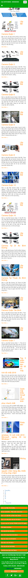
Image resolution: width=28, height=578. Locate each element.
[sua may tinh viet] (14, 8)
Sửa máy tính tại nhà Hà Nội (8, 546)
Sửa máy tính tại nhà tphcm (8, 531)
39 (5, 498)
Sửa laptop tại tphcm (6, 527)
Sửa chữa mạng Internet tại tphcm (9, 535)
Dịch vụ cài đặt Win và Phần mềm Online (11, 515)
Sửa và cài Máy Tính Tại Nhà (8, 508)
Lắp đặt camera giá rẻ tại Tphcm (9, 550)
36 (5, 493)
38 (5, 496)
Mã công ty (14, 571)
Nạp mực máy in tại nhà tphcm (8, 538)
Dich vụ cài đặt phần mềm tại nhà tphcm (11, 519)
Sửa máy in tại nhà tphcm (7, 542)
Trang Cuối (8, 503)
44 (5, 501)
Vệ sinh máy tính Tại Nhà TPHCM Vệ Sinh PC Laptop (14, 523)
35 (5, 492)
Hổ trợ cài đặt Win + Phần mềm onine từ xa (11, 511)
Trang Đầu (7, 490)
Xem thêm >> (5, 47)
